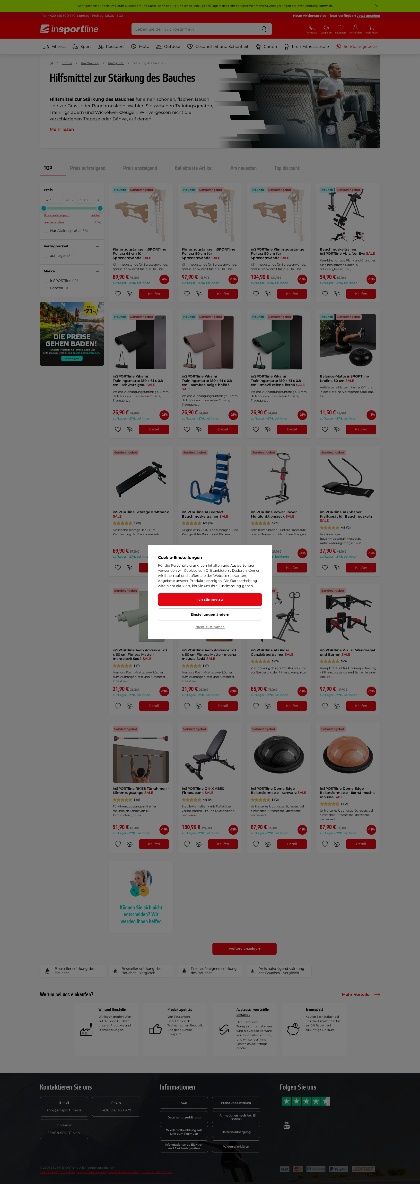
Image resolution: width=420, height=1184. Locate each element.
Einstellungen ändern (210, 614)
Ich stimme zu (210, 599)
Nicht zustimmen (210, 627)
